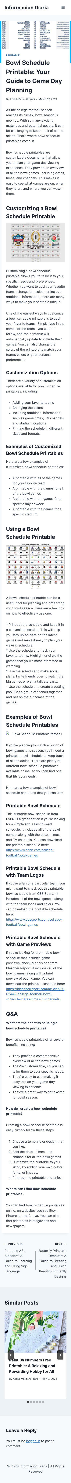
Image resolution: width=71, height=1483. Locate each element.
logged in (33, 1441)
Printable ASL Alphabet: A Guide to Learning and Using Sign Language (18, 1258)
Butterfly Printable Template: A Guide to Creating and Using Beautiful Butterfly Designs (52, 1260)
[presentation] (35, 1332)
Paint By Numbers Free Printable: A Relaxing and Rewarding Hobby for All (32, 1366)
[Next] (60, 1355)
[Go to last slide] (11, 1355)
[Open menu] (62, 7)
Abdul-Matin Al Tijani (22, 99)
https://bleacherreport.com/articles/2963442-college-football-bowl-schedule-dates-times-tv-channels (35, 994)
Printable (13, 55)
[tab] (28, 1402)
